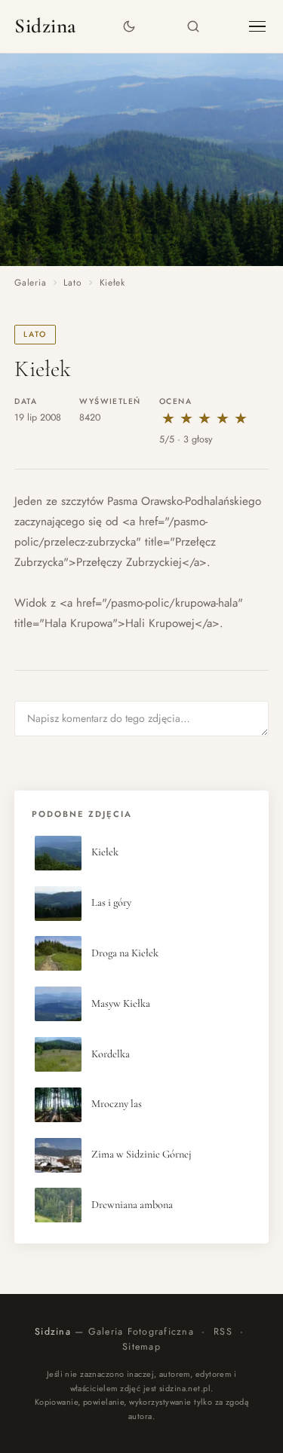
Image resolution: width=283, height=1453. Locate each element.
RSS (223, 1331)
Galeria (30, 282)
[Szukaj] (193, 27)
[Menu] (257, 26)
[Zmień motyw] (129, 27)
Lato (72, 282)
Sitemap (141, 1347)
